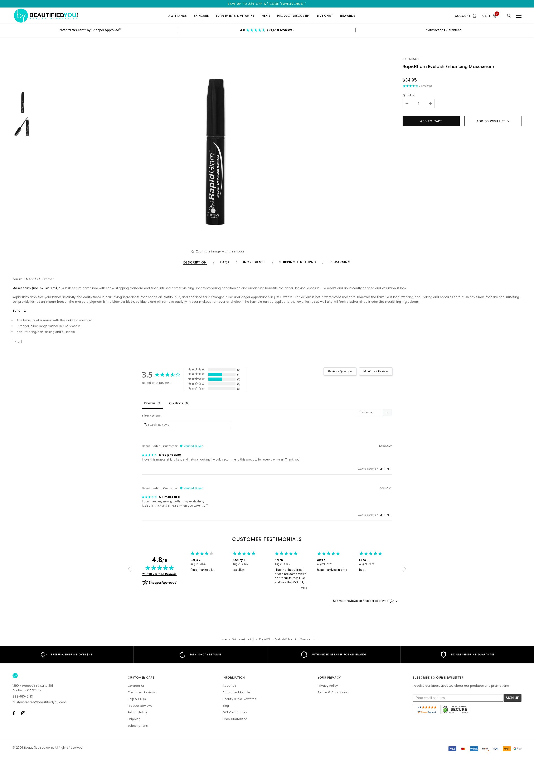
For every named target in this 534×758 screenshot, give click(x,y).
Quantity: (408, 95)
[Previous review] (129, 570)
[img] (159, 567)
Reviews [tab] (149, 403)
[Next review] (404, 570)
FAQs (224, 262)
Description (195, 263)
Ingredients (254, 262)
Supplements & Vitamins (235, 16)
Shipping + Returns (297, 262)
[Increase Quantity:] (430, 103)
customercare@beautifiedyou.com (39, 702)
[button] (382, 469)
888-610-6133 (23, 696)
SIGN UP (512, 698)
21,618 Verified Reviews (159, 574)
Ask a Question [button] (342, 371)
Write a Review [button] (378, 371)
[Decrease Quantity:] (407, 103)
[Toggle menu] (518, 16)
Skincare (201, 16)
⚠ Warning (340, 262)
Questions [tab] (176, 403)
